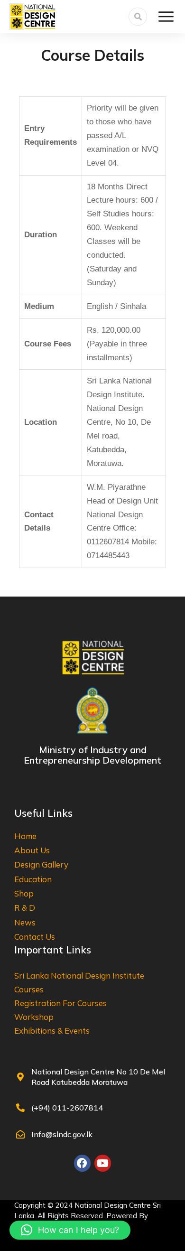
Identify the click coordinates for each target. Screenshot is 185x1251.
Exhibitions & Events (52, 1031)
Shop (24, 893)
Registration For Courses (60, 1003)
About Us (32, 850)
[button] (69, 1230)
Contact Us (34, 937)
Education (33, 879)
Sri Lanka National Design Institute (79, 975)
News (25, 922)
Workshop (34, 1017)
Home (25, 836)
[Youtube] (102, 1163)
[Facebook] (82, 1163)
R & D (24, 908)
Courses (29, 989)
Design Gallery (41, 864)
